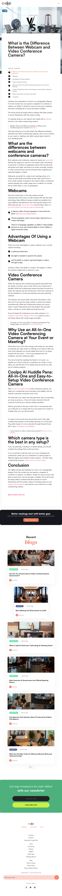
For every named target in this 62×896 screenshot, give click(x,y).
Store (31, 844)
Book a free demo (31, 520)
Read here (33, 127)
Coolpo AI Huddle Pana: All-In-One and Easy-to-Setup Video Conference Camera (32, 90)
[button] (58, 3)
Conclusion (15, 97)
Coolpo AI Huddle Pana (20, 389)
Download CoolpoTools (31, 840)
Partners (31, 849)
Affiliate (31, 851)
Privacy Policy (31, 865)
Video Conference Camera (20, 82)
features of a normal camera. (26, 214)
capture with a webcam (16, 484)
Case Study (31, 846)
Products (31, 837)
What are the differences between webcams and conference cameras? (30, 72)
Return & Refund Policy (31, 868)
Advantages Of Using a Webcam (21, 79)
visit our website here (35, 324)
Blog (31, 860)
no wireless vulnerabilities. (25, 426)
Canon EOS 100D (27, 205)
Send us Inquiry (31, 863)
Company (31, 835)
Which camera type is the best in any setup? (24, 94)
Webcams (15, 76)
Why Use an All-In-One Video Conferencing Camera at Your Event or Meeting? (31, 85)
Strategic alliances (31, 856)
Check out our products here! (35, 460)
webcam (48, 119)
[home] (6, 3)
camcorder (49, 160)
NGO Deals (31, 854)
